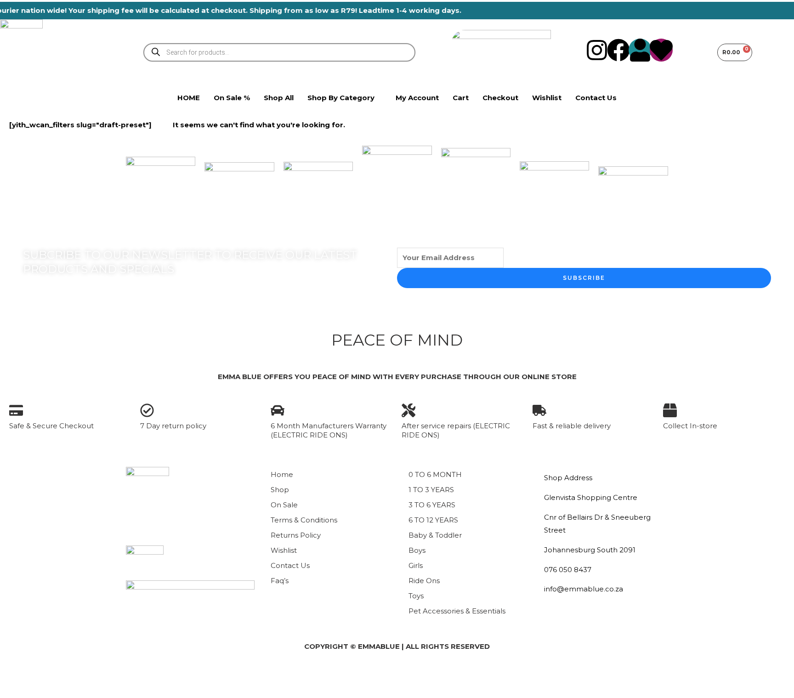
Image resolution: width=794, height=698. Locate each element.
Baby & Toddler (435, 535)
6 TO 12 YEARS (433, 520)
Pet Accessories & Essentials (456, 611)
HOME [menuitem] (188, 97)
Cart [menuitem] (461, 97)
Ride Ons (424, 580)
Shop (280, 489)
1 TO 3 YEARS (431, 489)
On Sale (284, 504)
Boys (416, 550)
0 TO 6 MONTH (435, 474)
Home (282, 474)
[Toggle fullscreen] (46, 674)
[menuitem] (344, 97)
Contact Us (290, 565)
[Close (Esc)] (108, 674)
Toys (416, 595)
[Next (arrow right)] (46, 690)
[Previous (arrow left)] (14, 690)
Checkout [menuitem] (500, 97)
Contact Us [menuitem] (596, 97)
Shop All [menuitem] (279, 97)
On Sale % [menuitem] (232, 97)
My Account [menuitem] (417, 97)
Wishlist (284, 550)
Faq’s (280, 580)
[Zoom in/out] (14, 674)
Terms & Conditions (304, 520)
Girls (415, 565)
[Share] (77, 674)
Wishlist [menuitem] (546, 97)
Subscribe (584, 277)
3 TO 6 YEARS (431, 504)
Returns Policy (296, 535)
